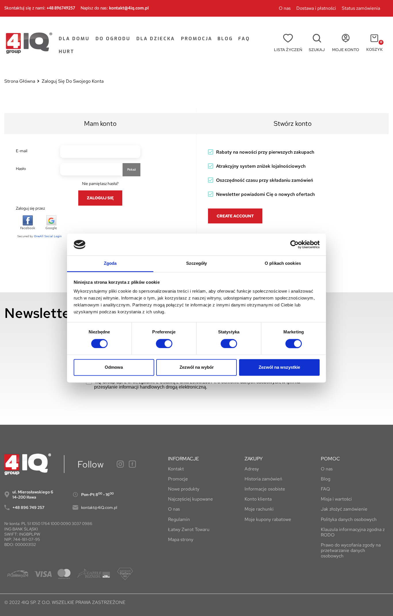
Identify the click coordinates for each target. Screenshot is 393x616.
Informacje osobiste (265, 489)
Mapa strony (180, 539)
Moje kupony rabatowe (268, 519)
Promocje (178, 479)
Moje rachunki (259, 509)
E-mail (21, 150)
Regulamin (179, 519)
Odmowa (114, 367)
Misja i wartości (336, 499)
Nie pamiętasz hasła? (100, 183)
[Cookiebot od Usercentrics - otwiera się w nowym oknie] (294, 244)
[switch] (164, 343)
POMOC (330, 458)
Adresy (252, 469)
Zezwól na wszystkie (279, 367)
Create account (235, 216)
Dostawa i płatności (316, 8)
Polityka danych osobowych (349, 519)
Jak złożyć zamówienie (344, 509)
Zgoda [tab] (110, 263)
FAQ (325, 489)
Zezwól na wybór (197, 367)
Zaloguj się (100, 197)
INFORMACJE (183, 458)
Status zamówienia (361, 8)
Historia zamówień (263, 479)
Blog (325, 479)
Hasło (21, 168)
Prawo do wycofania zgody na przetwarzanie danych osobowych (351, 550)
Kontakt (176, 469)
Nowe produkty (183, 489)
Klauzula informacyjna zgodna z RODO (353, 532)
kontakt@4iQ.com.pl (99, 507)
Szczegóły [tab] (196, 263)
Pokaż (131, 169)
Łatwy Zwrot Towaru (188, 529)
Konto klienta (258, 499)
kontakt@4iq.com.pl (129, 8)
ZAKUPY (254, 458)
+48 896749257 (61, 8)
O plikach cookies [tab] (283, 263)
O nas (285, 8)
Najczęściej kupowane (190, 499)
